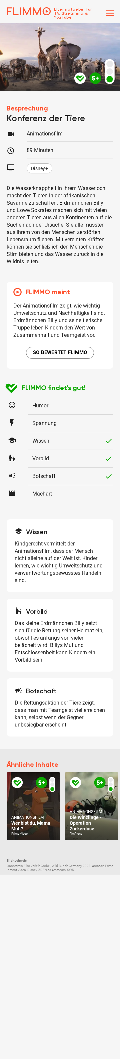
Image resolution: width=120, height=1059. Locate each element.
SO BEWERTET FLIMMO (60, 352)
